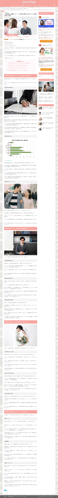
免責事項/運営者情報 (11, 496)
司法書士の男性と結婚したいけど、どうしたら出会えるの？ (18, 70)
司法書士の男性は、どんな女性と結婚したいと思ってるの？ (18, 67)
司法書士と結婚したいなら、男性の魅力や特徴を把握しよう (18, 65)
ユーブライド (46, 69)
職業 (5, 490)
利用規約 (5, 496)
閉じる (23, 61)
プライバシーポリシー (18, 496)
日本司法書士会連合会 (8, 160)
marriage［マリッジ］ (45, 496)
